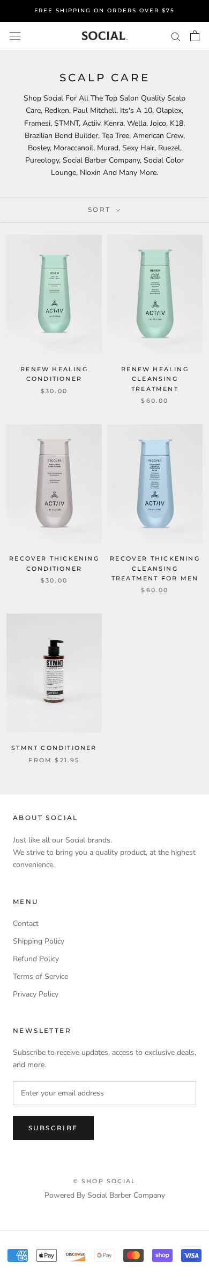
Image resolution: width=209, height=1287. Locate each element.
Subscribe (53, 1128)
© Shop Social (105, 1181)
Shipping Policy (38, 941)
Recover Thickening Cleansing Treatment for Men (155, 568)
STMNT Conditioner (53, 748)
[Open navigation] (15, 36)
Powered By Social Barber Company (104, 1195)
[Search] (176, 36)
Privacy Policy (35, 994)
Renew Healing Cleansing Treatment (155, 378)
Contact (26, 923)
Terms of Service (40, 976)
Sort (101, 209)
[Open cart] (194, 35)
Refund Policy (36, 959)
